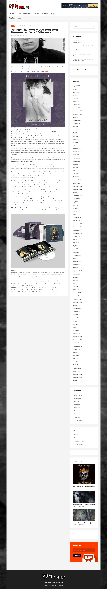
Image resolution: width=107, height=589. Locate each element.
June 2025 (76, 129)
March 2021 (76, 289)
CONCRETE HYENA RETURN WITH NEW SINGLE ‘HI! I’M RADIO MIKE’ (83, 59)
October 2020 (76, 305)
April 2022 (75, 249)
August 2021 (76, 274)
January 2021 (76, 296)
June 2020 (76, 318)
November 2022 (77, 227)
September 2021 (77, 271)
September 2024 (77, 158)
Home (82, 18)
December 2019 (77, 336)
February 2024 (77, 180)
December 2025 (77, 111)
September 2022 (77, 233)
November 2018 (77, 377)
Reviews (12, 14)
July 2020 (75, 314)
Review (76, 414)
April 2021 (75, 286)
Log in (76, 434)
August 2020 (76, 311)
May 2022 (75, 245)
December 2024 (77, 148)
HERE (46, 71)
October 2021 (76, 267)
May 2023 (75, 208)
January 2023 (76, 220)
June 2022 (76, 242)
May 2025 (75, 133)
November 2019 (77, 340)
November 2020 (77, 302)
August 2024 (76, 161)
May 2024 (75, 170)
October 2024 (76, 155)
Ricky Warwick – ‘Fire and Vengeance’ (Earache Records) (82, 41)
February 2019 (77, 368)
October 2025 (76, 117)
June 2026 (76, 92)
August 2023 (76, 198)
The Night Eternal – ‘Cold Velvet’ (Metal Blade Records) (84, 49)
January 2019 (76, 371)
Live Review (77, 407)
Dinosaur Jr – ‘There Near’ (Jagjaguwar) (83, 45)
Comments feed (79, 441)
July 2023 (75, 202)
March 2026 (76, 101)
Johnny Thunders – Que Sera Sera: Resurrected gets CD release (35, 31)
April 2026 (75, 98)
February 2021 (77, 293)
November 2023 (77, 189)
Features (36, 14)
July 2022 (75, 239)
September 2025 (77, 120)
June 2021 (76, 280)
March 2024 (76, 177)
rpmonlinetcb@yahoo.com (16, 1)
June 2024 (76, 167)
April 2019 (75, 361)
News (19, 14)
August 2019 (76, 349)
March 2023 (76, 214)
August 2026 (76, 86)
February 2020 (77, 330)
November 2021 (77, 264)
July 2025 (75, 126)
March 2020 (76, 327)
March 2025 (76, 139)
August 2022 (76, 236)
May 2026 (75, 95)
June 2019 (76, 355)
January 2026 (76, 108)
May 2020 (75, 321)
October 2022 (76, 230)
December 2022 (77, 224)
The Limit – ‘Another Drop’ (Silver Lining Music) (82, 54)
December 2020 (77, 299)
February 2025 (77, 142)
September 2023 (77, 195)
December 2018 (77, 374)
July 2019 (75, 352)
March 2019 (76, 365)
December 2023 (77, 186)
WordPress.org (78, 444)
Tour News (77, 417)
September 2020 (77, 308)
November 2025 (77, 114)
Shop (52, 14)
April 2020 (75, 324)
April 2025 (75, 136)
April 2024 (75, 173)
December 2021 (77, 261)
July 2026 (75, 89)
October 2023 (76, 192)
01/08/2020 (21, 35)
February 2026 (77, 104)
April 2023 (75, 211)
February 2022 (77, 255)
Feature (76, 401)
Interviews (45, 14)
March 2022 (76, 252)
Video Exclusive (78, 420)
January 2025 (76, 145)
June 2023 (76, 205)
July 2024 (75, 164)
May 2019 (75, 358)
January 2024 (76, 183)
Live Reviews (27, 14)
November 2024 (77, 151)
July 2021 (75, 277)
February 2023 (77, 217)
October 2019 (76, 343)
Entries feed (77, 438)
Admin (14, 35)
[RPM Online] (19, 6)
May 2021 (75, 283)
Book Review (78, 395)
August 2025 (76, 123)
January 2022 (76, 258)
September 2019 (77, 346)
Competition (77, 398)
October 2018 (76, 380)
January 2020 (76, 333)
